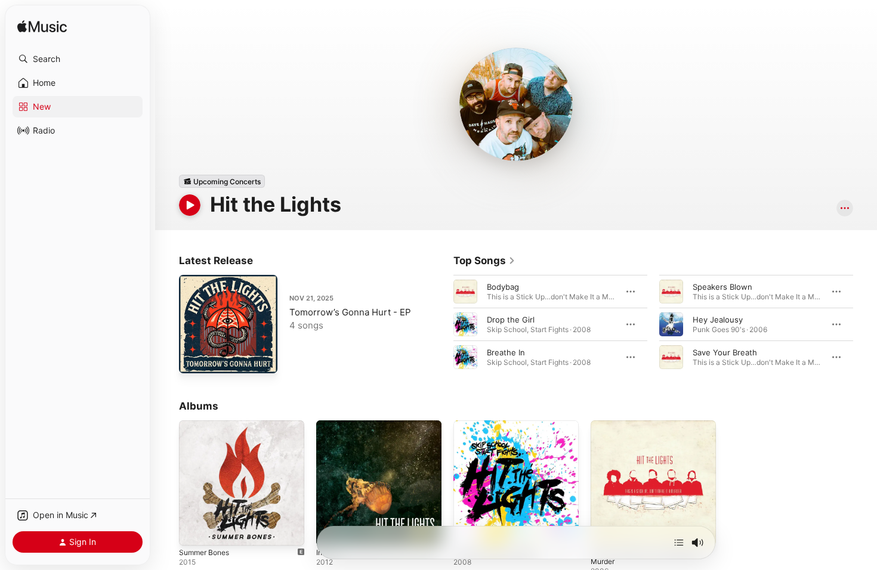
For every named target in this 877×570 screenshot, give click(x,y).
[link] (484, 260)
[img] (42, 27)
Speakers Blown (722, 287)
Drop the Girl (511, 319)
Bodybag (503, 287)
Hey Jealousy (718, 319)
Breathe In (506, 352)
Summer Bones (207, 425)
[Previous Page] (441, 324)
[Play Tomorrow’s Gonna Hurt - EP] (194, 358)
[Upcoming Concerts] (222, 181)
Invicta (328, 425)
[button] (77, 59)
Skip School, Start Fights (499, 425)
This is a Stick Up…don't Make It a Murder (650, 429)
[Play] (189, 205)
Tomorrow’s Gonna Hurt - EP (350, 312)
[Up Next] (679, 542)
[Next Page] (865, 324)
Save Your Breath (725, 352)
